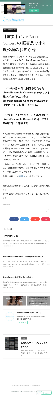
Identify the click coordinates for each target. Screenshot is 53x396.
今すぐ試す (34, 11)
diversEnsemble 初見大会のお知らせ (18, 277)
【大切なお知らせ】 (11, 235)
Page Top (26, 375)
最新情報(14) (6, 204)
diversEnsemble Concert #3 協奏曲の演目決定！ (23, 256)
